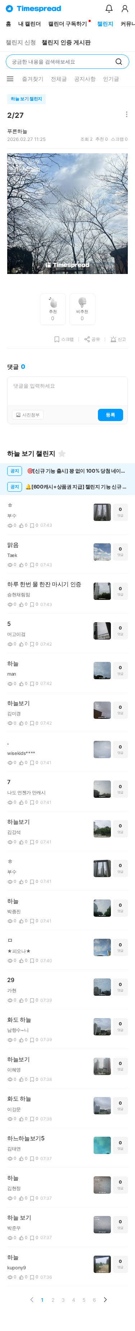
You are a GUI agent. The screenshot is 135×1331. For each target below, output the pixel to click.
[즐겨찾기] (62, 453)
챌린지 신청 (21, 42)
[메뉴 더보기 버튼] (10, 79)
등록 (110, 414)
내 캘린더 (29, 23)
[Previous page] (32, 1299)
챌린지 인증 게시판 (66, 42)
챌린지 (105, 23)
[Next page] (105, 1299)
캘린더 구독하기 (67, 23)
